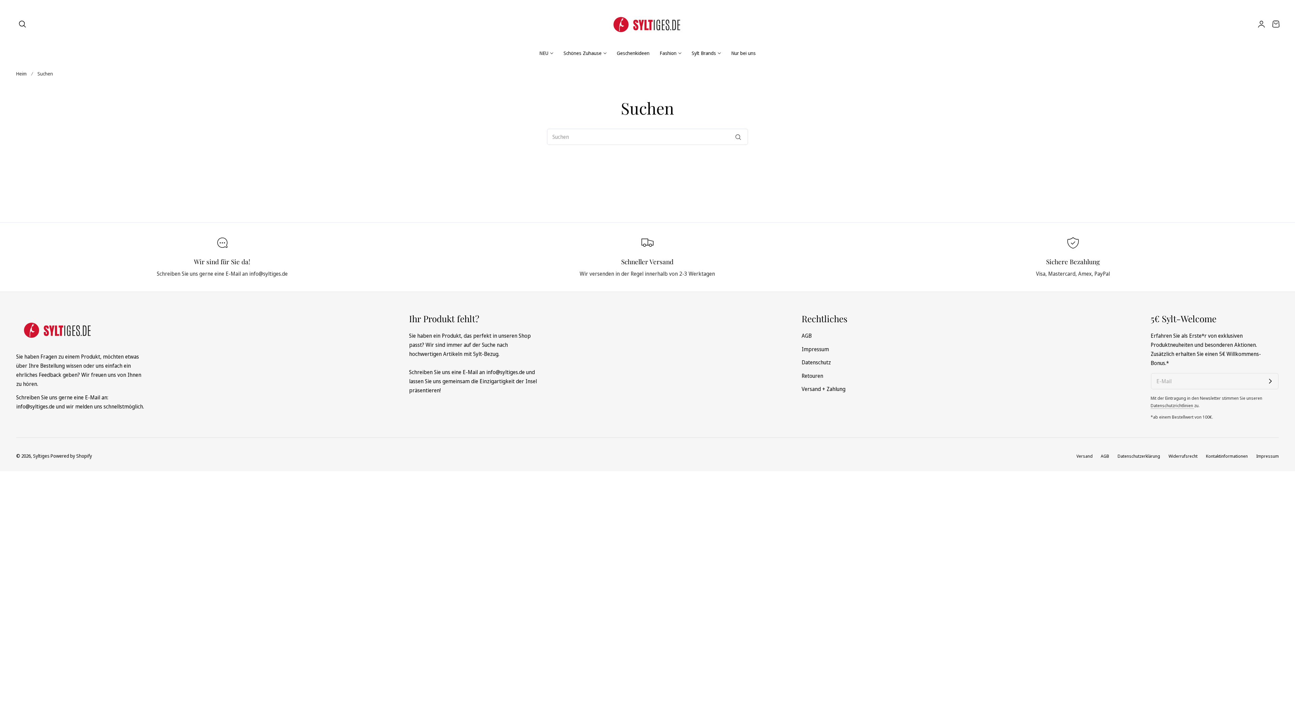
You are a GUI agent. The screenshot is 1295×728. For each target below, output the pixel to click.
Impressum (815, 349)
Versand (1084, 456)
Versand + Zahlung (823, 389)
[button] (22, 24)
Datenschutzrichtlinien (1172, 405)
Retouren (812, 375)
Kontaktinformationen (1227, 456)
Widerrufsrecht (1183, 456)
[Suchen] (738, 137)
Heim (21, 73)
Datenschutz (816, 362)
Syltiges (41, 456)
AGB (807, 335)
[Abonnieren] (1270, 381)
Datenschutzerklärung (1139, 456)
